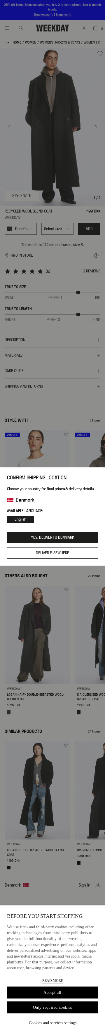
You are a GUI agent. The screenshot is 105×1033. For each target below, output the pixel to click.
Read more (52, 981)
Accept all (52, 992)
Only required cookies (52, 1007)
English (20, 519)
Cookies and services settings (52, 1023)
